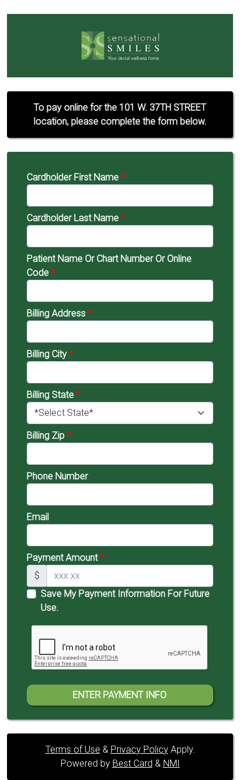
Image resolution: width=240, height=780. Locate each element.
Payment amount (65, 557)
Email (38, 516)
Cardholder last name (76, 217)
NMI (171, 763)
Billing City (50, 353)
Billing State (53, 394)
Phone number (57, 476)
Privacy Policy (139, 749)
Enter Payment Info (120, 694)
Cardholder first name (76, 177)
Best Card (132, 763)
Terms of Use (72, 749)
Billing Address (59, 313)
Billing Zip (49, 435)
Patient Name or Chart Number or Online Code (109, 265)
